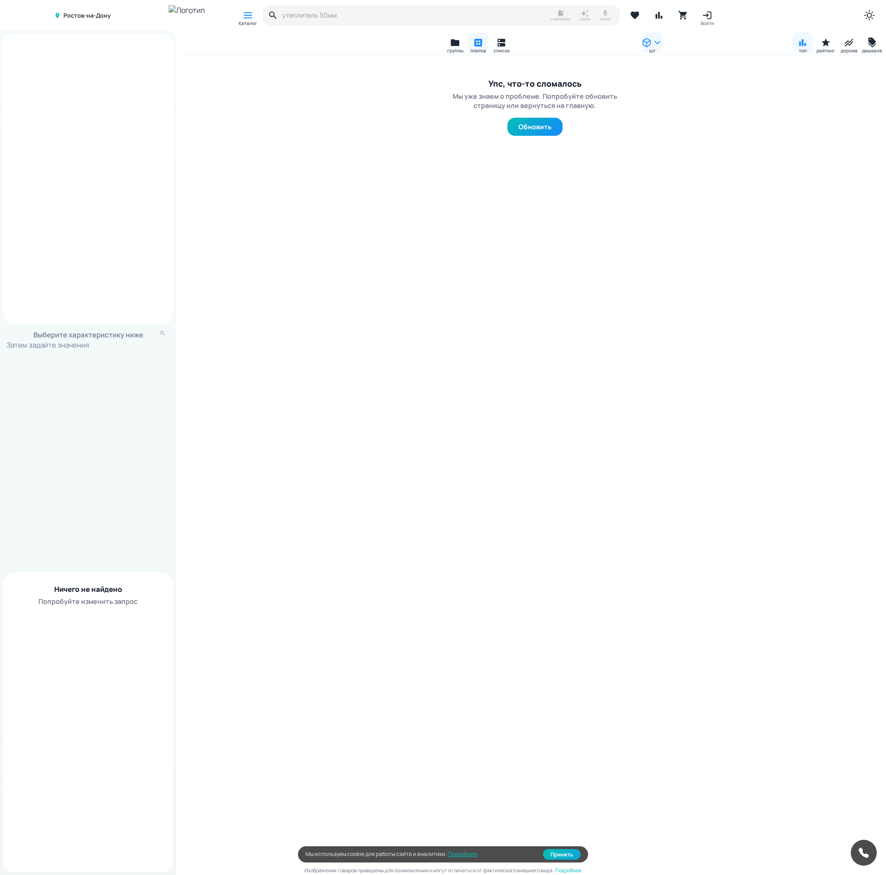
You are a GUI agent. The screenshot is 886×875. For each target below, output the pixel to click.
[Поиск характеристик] (163, 333)
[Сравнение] (659, 15)
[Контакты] (864, 853)
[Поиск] (273, 15)
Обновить (535, 126)
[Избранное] (635, 15)
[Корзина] (683, 15)
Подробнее (462, 854)
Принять (562, 854)
